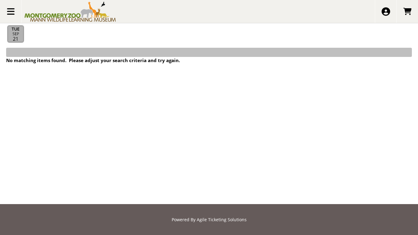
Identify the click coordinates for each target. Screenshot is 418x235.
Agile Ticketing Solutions (222, 219)
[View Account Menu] (386, 11)
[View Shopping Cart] (407, 11)
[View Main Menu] (11, 11)
